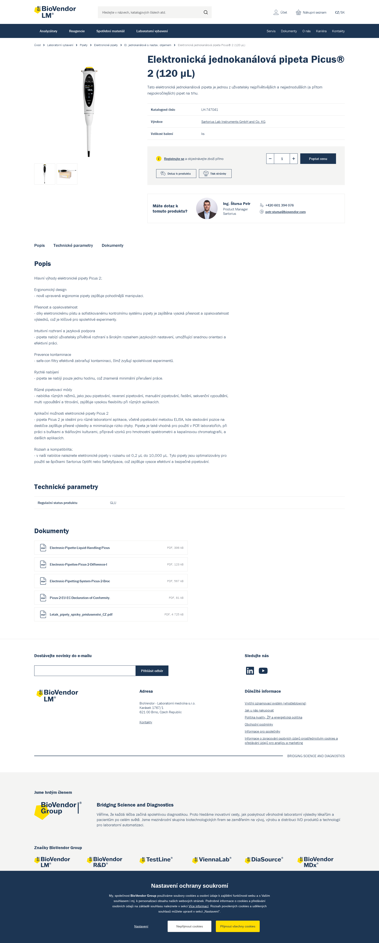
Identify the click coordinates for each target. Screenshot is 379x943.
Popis (39, 245)
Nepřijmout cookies (189, 926)
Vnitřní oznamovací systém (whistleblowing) (275, 703)
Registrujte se (174, 158)
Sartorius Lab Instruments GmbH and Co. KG (233, 121)
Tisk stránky (218, 174)
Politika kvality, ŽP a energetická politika (273, 717)
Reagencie (77, 31)
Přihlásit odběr (152, 671)
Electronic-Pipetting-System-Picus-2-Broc (116, 581)
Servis (271, 31)
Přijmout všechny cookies (237, 926)
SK (343, 12)
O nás (306, 31)
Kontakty (338, 31)
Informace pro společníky (262, 731)
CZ (337, 12)
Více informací (199, 906)
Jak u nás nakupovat (259, 710)
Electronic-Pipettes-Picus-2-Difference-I (116, 564)
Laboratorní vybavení (152, 31)
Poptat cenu (318, 158)
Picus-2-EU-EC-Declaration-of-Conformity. (116, 597)
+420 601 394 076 (279, 205)
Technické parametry (73, 245)
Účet (284, 12)
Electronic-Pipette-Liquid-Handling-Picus (116, 547)
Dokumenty (289, 31)
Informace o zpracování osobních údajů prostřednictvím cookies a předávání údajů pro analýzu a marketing (291, 740)
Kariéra (321, 31)
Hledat (206, 12)
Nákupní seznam (314, 12)
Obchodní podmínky (259, 724)
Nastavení (141, 926)
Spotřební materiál (111, 31)
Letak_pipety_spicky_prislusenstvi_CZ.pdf (116, 614)
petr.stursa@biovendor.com (285, 212)
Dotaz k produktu (179, 174)
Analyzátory (48, 31)
